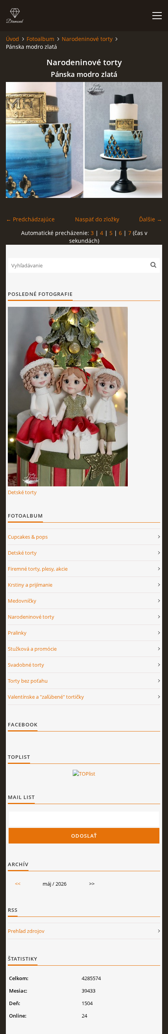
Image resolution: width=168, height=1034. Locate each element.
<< (17, 883)
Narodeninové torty (87, 39)
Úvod (12, 39)
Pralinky (17, 632)
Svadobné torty (26, 664)
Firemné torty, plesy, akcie (38, 568)
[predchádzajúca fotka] (18, 140)
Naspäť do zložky (97, 219)
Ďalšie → (150, 219)
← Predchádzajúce (30, 219)
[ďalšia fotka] (149, 140)
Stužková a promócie (32, 648)
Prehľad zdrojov (26, 930)
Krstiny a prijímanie (30, 584)
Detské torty (22, 492)
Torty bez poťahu (28, 680)
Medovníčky (22, 600)
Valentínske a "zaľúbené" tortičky (46, 696)
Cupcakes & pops (28, 536)
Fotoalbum (40, 39)
